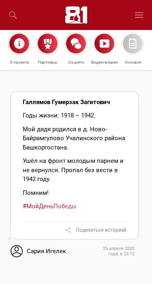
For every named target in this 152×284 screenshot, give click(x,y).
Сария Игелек (46, 251)
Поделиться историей (101, 230)
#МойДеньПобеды (50, 206)
